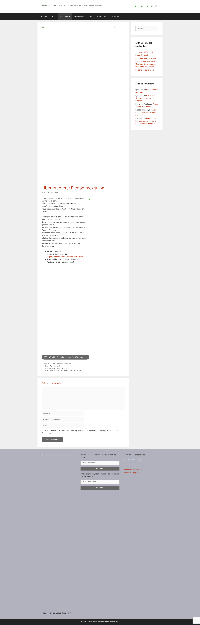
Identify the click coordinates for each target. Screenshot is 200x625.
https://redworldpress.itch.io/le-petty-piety (65, 257)
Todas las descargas (63, 364)
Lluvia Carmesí (141, 55)
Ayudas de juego (50, 364)
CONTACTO (114, 16)
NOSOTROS (101, 16)
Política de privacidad (133, 470)
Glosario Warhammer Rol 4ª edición (56, 368)
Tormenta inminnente (144, 52)
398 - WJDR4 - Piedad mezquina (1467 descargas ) (65, 357)
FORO (91, 16)
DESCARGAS (65, 16)
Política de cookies (131, 473)
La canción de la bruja (144, 70)
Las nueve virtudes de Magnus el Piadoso (145, 98)
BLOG (54, 16)
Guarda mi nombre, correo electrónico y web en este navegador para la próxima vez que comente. (81, 431)
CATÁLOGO (44, 16)
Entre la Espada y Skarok (145, 58)
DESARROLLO (79, 16)
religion (46, 366)
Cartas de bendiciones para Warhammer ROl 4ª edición (63, 370)
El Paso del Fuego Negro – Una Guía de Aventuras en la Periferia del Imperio (146, 64)
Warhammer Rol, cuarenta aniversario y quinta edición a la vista (146, 121)
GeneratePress (113, 622)
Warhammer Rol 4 (56, 366)
